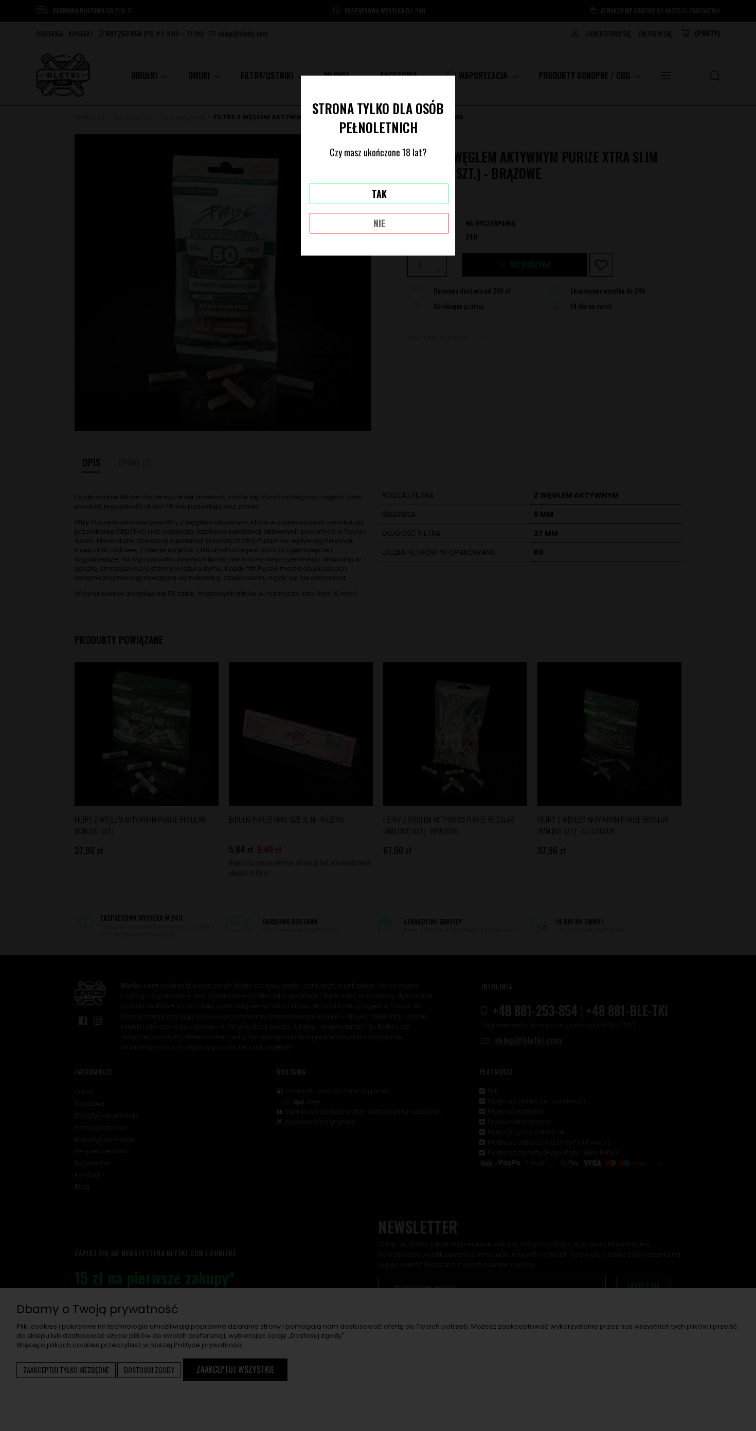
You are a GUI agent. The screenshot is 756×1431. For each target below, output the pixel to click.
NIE (379, 223)
